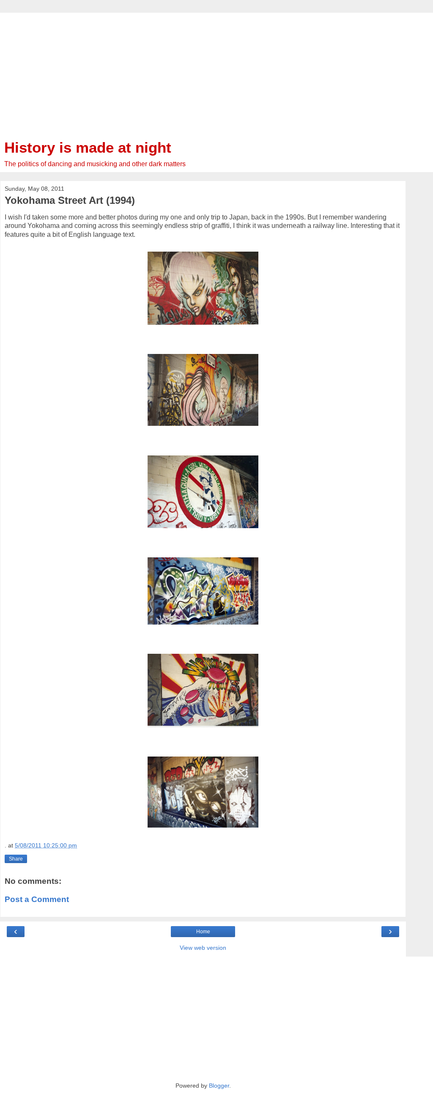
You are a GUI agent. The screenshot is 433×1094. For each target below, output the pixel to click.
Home (203, 932)
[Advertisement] (203, 72)
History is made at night (87, 148)
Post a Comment (37, 899)
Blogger (219, 1085)
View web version (203, 947)
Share (16, 859)
